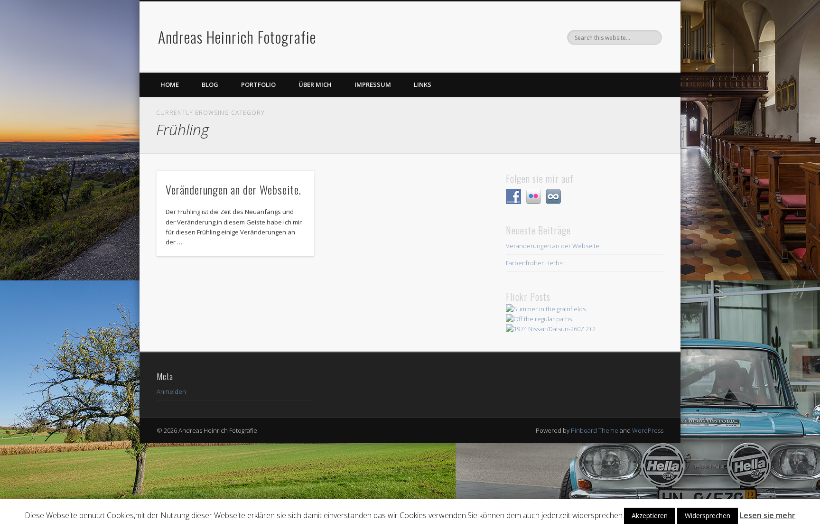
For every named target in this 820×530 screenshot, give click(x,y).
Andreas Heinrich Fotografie (237, 37)
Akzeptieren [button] (650, 515)
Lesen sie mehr (767, 516)
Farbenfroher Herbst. (536, 263)
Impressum (372, 84)
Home (169, 84)
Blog (210, 84)
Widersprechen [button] (707, 515)
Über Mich (315, 84)
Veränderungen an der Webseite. (233, 189)
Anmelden (171, 391)
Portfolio (258, 84)
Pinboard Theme (594, 430)
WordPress (647, 430)
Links (422, 84)
